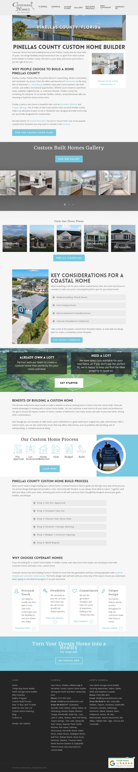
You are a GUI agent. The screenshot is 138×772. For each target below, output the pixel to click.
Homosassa (56, 730)
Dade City (73, 714)
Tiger (110, 721)
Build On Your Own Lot (22, 708)
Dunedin (64, 104)
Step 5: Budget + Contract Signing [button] (56, 535)
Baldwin (92, 704)
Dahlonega (111, 708)
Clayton (100, 704)
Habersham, (103, 688)
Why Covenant (18, 695)
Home (15, 685)
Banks (118, 688)
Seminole (55, 740)
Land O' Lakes (57, 717)
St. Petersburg (35, 84)
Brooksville (63, 714)
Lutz (81, 714)
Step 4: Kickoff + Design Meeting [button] (55, 527)
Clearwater (70, 81)
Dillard (102, 711)
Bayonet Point (69, 724)
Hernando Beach (69, 730)
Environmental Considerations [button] (74, 313)
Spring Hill (79, 721)
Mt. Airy (110, 714)
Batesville (115, 701)
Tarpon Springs (19, 107)
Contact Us (17, 717)
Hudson (67, 717)
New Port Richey (79, 717)
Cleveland (109, 704)
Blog (14, 714)
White (91, 691)
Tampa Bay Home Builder (23, 688)
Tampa (54, 714)
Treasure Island (75, 740)
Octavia (66, 124)
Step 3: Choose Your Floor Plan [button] (54, 519)
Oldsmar (73, 104)
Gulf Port (55, 737)
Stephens (103, 691)
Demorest (93, 711)
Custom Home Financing (23, 711)
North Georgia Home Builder (24, 691)
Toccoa (116, 721)
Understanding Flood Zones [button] (72, 297)
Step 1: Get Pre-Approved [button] (51, 503)
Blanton (78, 711)
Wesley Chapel (67, 711)
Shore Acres (78, 737)
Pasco (58, 685)
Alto (108, 701)
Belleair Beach (66, 737)
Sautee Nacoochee (110, 717)
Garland (109, 711)
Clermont (93, 708)
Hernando (55, 688)
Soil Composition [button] (66, 305)
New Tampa (56, 724)
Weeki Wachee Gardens (61, 743)
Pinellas (65, 685)
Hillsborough (75, 685)
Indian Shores (63, 733)
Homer (103, 714)
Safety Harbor (77, 708)
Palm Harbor (64, 708)
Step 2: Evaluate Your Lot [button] (51, 511)
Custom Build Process (21, 701)
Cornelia (102, 708)
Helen (116, 711)
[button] (34, 132)
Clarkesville (119, 704)
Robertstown (95, 717)
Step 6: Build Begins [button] (48, 543)
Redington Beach (77, 733)
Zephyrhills (78, 743)
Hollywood (94, 714)
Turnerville (94, 724)
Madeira (63, 740)
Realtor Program (19, 698)
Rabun (111, 688)
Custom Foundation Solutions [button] (73, 321)
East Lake (70, 721)
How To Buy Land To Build (24, 704)
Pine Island (63, 727)
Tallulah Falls (101, 721)
